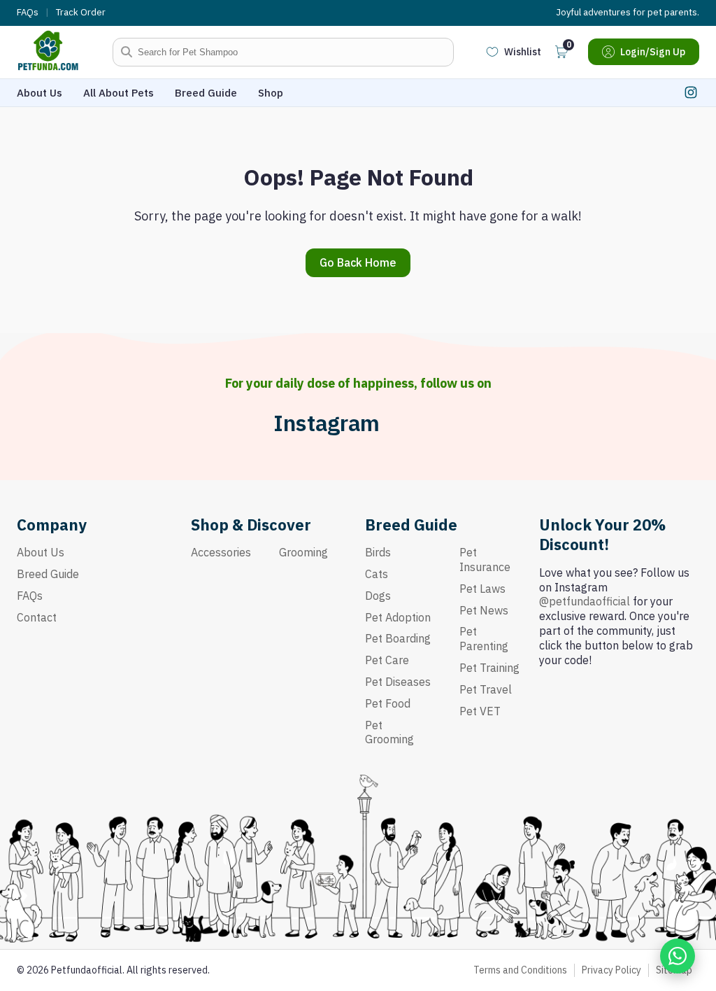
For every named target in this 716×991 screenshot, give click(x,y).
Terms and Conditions (520, 970)
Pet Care (387, 660)
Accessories (221, 552)
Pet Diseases (398, 682)
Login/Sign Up (652, 51)
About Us (39, 92)
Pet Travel (485, 689)
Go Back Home (358, 262)
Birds (378, 552)
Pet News (483, 610)
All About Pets (118, 92)
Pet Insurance (484, 559)
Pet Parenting (483, 638)
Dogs (378, 596)
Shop (270, 92)
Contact (37, 617)
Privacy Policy (611, 970)
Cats (376, 574)
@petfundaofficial (584, 601)
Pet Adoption (398, 617)
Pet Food (387, 703)
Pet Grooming (389, 732)
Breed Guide (206, 92)
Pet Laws (482, 589)
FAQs (27, 12)
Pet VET (480, 711)
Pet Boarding (398, 638)
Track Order (81, 12)
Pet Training (489, 668)
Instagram (326, 423)
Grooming (303, 552)
